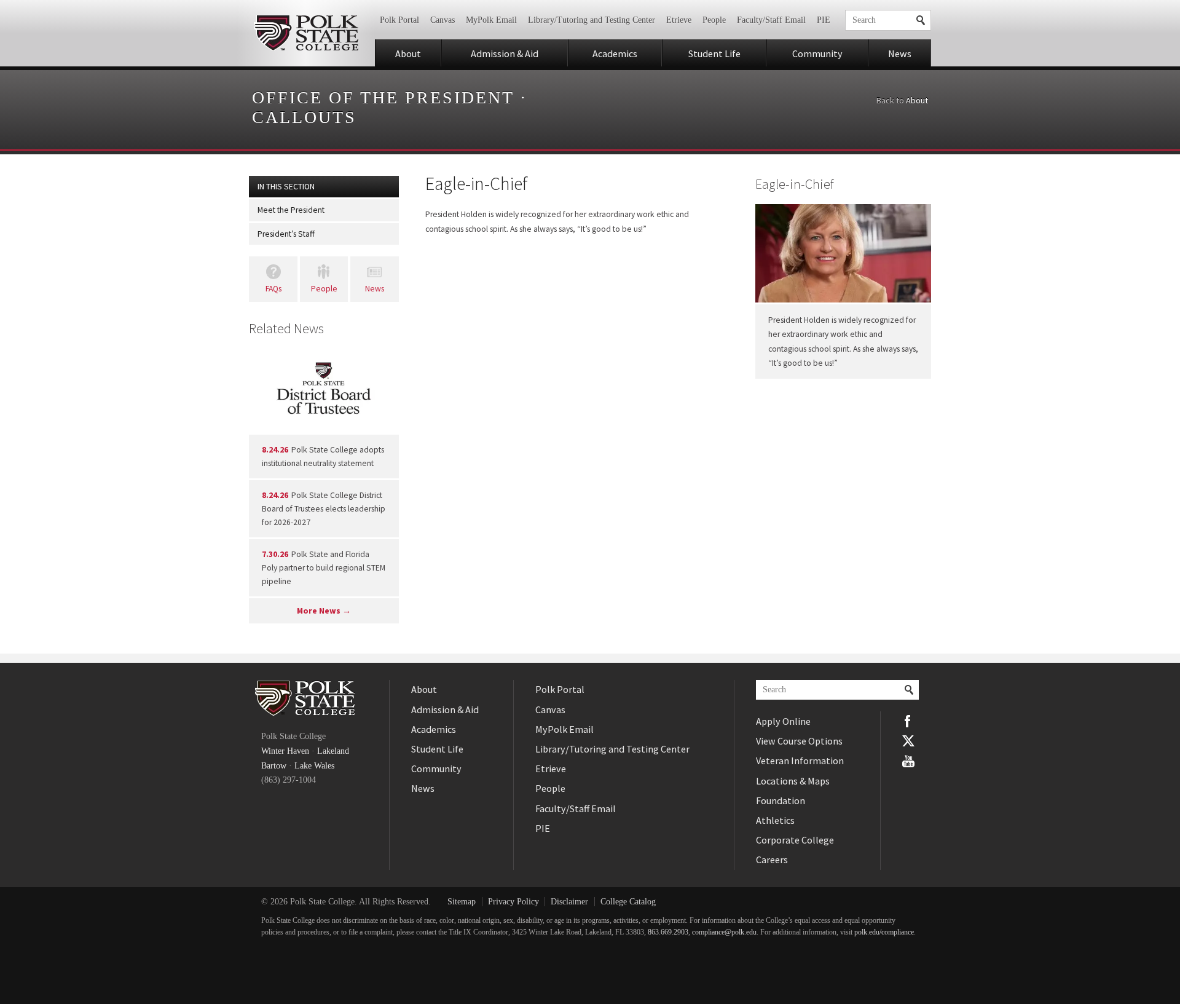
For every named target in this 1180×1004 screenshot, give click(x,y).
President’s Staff (286, 234)
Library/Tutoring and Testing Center (591, 20)
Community (817, 53)
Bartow (273, 765)
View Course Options (799, 741)
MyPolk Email (491, 20)
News (899, 53)
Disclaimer (569, 901)
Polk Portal (399, 20)
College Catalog (628, 901)
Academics (614, 53)
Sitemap (461, 901)
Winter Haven (285, 751)
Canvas (442, 20)
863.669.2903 (668, 932)
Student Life (714, 53)
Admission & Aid (504, 53)
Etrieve (678, 20)
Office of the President (383, 97)
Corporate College (795, 840)
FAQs (273, 288)
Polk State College (306, 33)
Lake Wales (314, 765)
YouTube (908, 761)
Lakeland (333, 751)
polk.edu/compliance (884, 932)
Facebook (908, 721)
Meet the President (291, 210)
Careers (772, 859)
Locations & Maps (793, 781)
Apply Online (783, 721)
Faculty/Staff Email (771, 20)
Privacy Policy (513, 901)
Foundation (780, 800)
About (408, 53)
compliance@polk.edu (724, 932)
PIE (823, 20)
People (714, 20)
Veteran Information (800, 760)
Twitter (908, 741)
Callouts (304, 117)
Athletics (775, 820)
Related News (286, 328)
